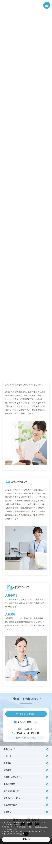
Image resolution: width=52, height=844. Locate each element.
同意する (26, 839)
